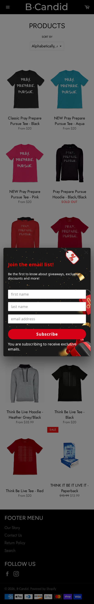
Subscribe (47, 334)
